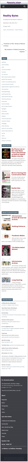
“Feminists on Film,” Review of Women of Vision (14, 45)
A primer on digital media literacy (10, 305)
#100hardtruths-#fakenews (9, 421)
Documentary (10, 29)
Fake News (4, 101)
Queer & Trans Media (7, 128)
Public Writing (18, 29)
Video (3, 135)
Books (3, 402)
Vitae (3, 409)
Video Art (4, 138)
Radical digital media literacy (9, 310)
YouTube (4, 433)
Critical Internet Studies (8, 84)
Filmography (5, 406)
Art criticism (5, 74)
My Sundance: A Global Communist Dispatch (15, 50)
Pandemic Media (6, 121)
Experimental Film (6, 94)
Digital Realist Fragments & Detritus (10, 86)
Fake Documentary (6, 99)
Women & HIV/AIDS (6, 140)
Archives (4, 72)
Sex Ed (3, 133)
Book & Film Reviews (7, 79)
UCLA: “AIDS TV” (7, 444)
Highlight (4, 109)
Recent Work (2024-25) (7, 131)
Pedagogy (4, 123)
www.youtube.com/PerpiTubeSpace (10, 337)
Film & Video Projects (7, 106)
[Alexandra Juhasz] (14, 2)
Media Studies (5, 113)
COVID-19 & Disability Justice (9, 82)
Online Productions (6, 118)
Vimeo (11, 353)
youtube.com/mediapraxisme (17, 345)
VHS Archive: (5, 356)
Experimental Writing (7, 96)
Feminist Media (5, 104)
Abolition (4, 62)
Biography (4, 399)
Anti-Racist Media (6, 69)
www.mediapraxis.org (7, 350)
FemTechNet (5, 424)
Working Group (21, 358)
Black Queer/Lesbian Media (8, 77)
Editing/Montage (6, 91)
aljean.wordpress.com (7, 342)
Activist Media (5, 64)
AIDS (3, 67)
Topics (3, 412)
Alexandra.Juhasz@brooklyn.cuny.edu (11, 390)
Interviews (4, 111)
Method (4, 116)
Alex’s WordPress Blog (7, 427)
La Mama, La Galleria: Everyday (12, 448)
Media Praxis (5, 430)
